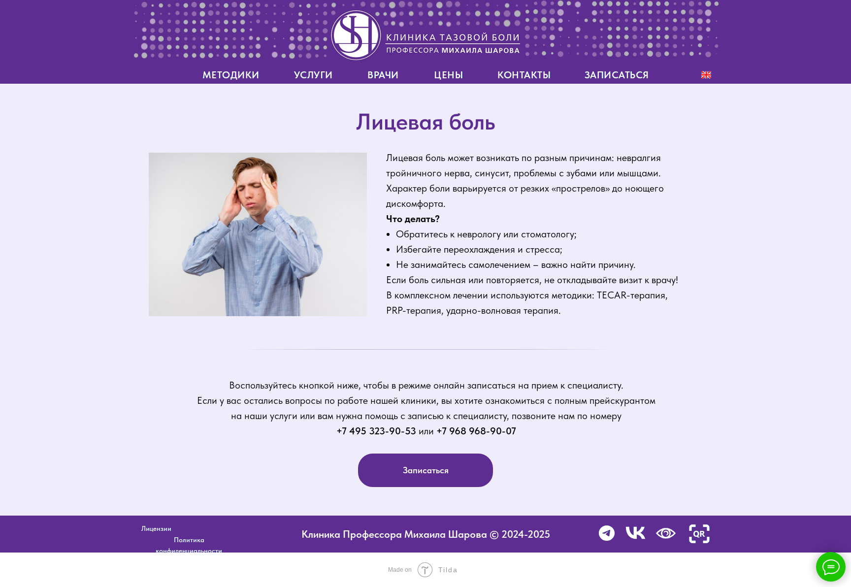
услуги (313, 75)
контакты (524, 75)
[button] (699, 534)
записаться (617, 75)
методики (231, 75)
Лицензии (156, 528)
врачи (383, 75)
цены (448, 75)
